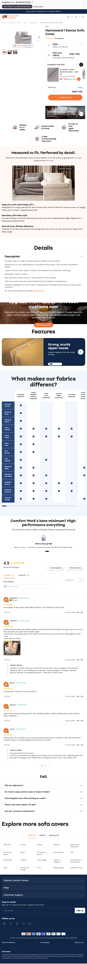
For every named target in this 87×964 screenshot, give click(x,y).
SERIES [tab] (42, 835)
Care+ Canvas (7, 428)
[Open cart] (76, 17)
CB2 (72, 852)
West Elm (7, 845)
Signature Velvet (8, 467)
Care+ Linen (7, 444)
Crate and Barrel (41, 853)
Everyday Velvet (8, 413)
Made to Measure (57, 861)
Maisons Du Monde (24, 869)
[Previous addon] (76, 65)
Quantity (52, 87)
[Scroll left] (78, 506)
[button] (65, 45)
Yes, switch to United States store (17, 6)
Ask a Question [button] (56, 568)
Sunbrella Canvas (8, 483)
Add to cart (66, 97)
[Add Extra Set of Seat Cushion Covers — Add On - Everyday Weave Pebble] (79, 79)
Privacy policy (45, 942)
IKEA (5, 868)
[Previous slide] (6, 352)
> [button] (49, 765)
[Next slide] (80, 352)
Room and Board (8, 853)
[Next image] (39, 37)
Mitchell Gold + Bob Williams (76, 861)
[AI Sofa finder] (68, 17)
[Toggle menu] (83, 17)
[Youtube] (29, 923)
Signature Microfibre (8, 475)
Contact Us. (38, 291)
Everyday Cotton (8, 405)
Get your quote (43, 325)
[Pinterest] (10, 923)
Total (80, 88)
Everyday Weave (8, 421)
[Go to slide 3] (15, 52)
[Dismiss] (85, 2)
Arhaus (39, 845)
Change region (38, 6)
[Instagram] (4, 923)
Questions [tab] (22, 575)
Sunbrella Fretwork (8, 491)
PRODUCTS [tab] (54, 835)
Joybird (23, 860)
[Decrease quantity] (50, 91)
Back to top (79, 942)
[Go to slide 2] (9, 52)
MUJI (39, 868)
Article (22, 845)
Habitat (57, 845)
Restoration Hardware (75, 846)
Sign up (80, 910)
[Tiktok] (23, 923)
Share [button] (8, 612)
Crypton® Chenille (8, 499)
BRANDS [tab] (32, 835)
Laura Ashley (41, 860)
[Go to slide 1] (4, 52)
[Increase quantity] (58, 91)
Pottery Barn (59, 852)
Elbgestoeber (59, 868)
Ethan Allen (8, 860)
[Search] (72, 17)
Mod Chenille (7, 460)
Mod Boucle (7, 452)
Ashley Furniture (76, 868)
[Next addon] (81, 65)
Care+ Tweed (7, 436)
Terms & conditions (8, 942)
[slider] (43, 183)
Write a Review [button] (75, 568)
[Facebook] (16, 923)
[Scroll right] (83, 506)
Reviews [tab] (8, 575)
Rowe (22, 852)
